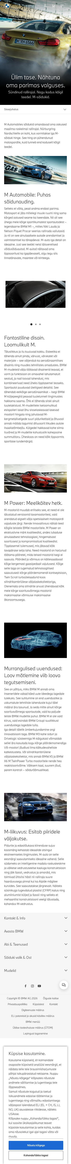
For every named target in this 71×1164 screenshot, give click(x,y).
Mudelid (10, 970)
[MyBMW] (45, 6)
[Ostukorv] (54, 6)
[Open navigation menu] (62, 6)
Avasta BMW (13, 931)
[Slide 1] (31, 324)
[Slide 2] (36, 324)
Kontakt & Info (14, 918)
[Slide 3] (40, 324)
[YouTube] (39, 986)
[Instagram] (32, 986)
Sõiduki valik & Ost (18, 957)
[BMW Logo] (7, 6)
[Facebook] (25, 986)
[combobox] (63, 984)
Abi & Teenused (16, 944)
